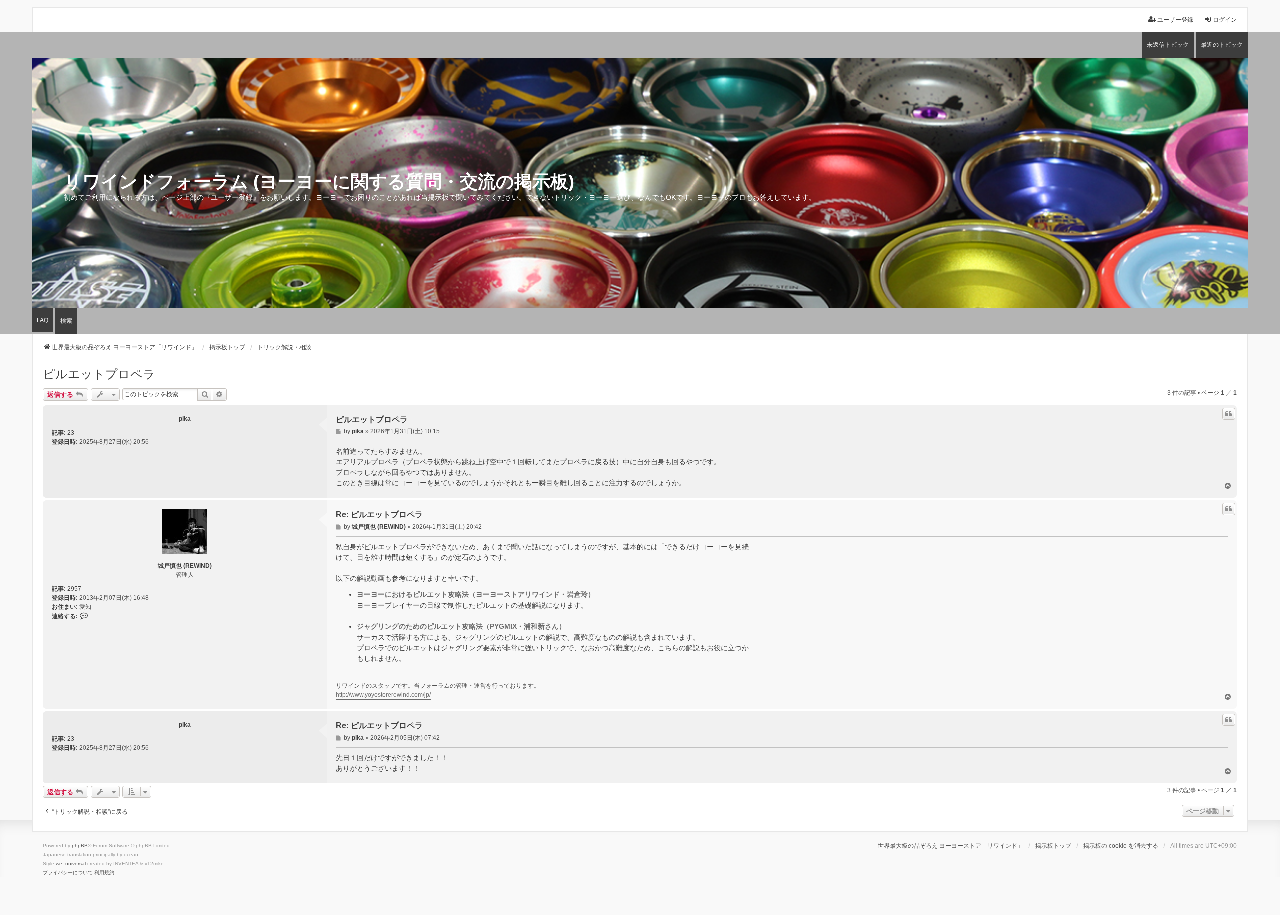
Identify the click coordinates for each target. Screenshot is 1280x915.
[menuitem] (68, 873)
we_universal (71, 863)
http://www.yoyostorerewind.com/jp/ (383, 695)
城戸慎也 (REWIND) (185, 566)
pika (185, 419)
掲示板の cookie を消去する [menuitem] (1121, 846)
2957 (75, 589)
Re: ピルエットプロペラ (379, 514)
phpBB (80, 845)
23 (71, 433)
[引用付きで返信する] (1229, 414)
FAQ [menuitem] (42, 320)
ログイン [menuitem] (1225, 20)
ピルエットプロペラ (99, 374)
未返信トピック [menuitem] (1168, 45)
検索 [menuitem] (66, 321)
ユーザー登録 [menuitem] (1176, 20)
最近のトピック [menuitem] (1222, 45)
